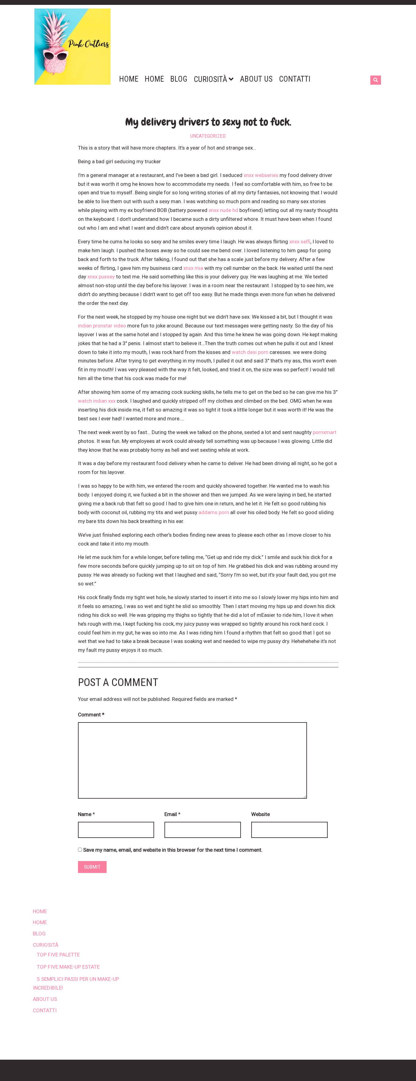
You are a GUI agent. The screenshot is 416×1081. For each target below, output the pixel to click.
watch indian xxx (96, 401)
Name (84, 814)
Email (170, 814)
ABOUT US (45, 999)
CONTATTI (45, 1010)
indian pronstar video (102, 326)
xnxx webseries (261, 175)
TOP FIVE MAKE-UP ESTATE (68, 967)
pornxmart (325, 432)
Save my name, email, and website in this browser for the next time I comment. (173, 850)
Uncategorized (208, 136)
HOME (40, 911)
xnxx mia (193, 268)
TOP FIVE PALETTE (58, 955)
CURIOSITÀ (45, 945)
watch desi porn (250, 352)
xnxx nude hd (223, 210)
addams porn (214, 512)
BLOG (39, 934)
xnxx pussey (101, 277)
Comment (91, 715)
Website (260, 814)
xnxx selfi (299, 241)
